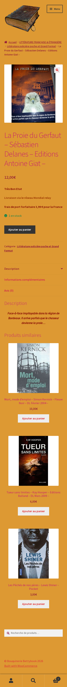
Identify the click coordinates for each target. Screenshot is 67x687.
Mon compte (11, 680)
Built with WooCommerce (20, 666)
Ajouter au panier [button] (33, 418)
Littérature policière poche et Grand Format (31, 46)
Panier (52, 677)
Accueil (13, 42)
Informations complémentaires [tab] (24, 279)
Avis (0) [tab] (8, 290)
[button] (57, 70)
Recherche (33, 680)
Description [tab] (11, 269)
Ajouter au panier (19, 229)
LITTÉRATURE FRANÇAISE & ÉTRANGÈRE (40, 42)
